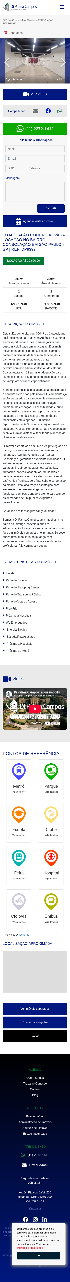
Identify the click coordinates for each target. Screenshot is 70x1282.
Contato (35, 1089)
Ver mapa (35, 1208)
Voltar (35, 1036)
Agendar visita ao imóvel (38, 221)
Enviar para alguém (35, 1022)
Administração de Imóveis (35, 1122)
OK (38, 1255)
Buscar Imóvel (35, 1116)
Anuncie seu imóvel (35, 1127)
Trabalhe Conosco (35, 1083)
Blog (35, 1095)
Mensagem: (12, 178)
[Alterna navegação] (62, 6)
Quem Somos (35, 1077)
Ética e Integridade (35, 1133)
